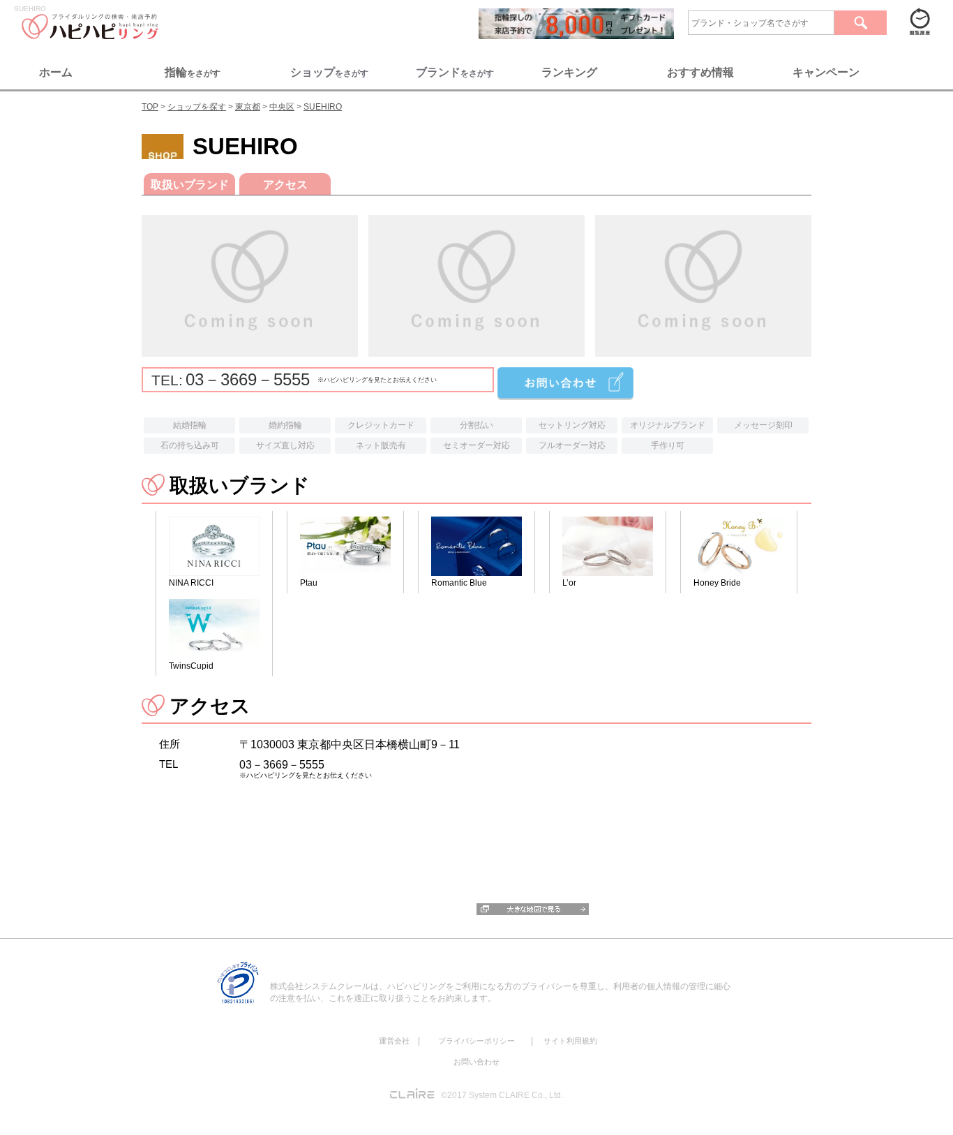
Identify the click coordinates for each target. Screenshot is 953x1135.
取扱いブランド (190, 185)
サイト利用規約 (570, 1041)
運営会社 (394, 1041)
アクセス (285, 185)
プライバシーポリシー (476, 1041)
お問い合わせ (476, 1062)
